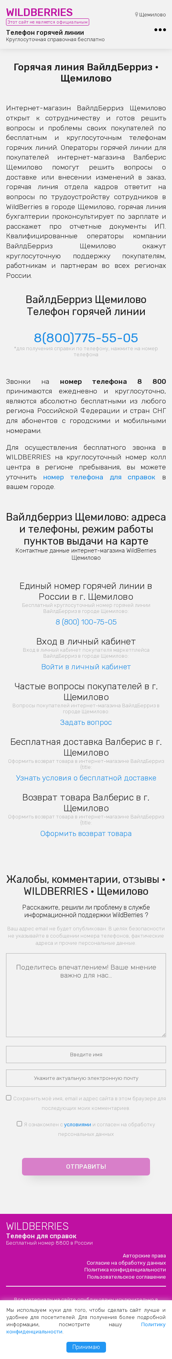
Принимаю (86, 1347)
